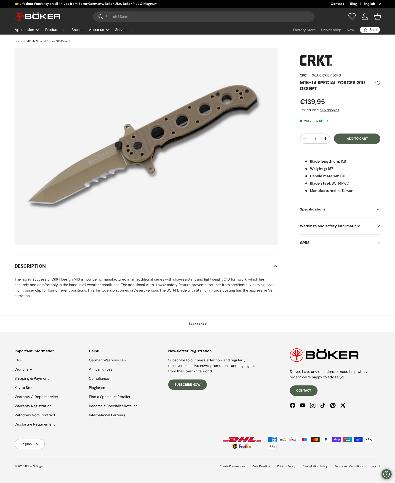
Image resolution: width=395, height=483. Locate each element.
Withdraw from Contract (35, 415)
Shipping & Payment (32, 378)
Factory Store (304, 29)
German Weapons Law (107, 360)
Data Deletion (261, 466)
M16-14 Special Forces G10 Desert (48, 41)
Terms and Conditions (349, 466)
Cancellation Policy (315, 466)
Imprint (375, 466)
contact (303, 390)
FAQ (18, 360)
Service (121, 29)
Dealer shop (331, 29)
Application (24, 29)
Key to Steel (24, 387)
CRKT (304, 75)
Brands (77, 29)
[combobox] (204, 16)
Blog (353, 4)
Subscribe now (187, 384)
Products (52, 29)
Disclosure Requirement (35, 424)
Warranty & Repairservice (36, 396)
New (350, 29)
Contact (337, 4)
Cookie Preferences (232, 466)
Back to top (198, 324)
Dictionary (23, 369)
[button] (378, 16)
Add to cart (357, 138)
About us (96, 29)
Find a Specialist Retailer (110, 396)
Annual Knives (100, 369)
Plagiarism (97, 387)
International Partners (107, 415)
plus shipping (329, 110)
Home (18, 41)
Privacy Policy (286, 466)
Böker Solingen (34, 466)
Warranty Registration (33, 406)
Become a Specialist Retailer (113, 406)
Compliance (99, 378)
